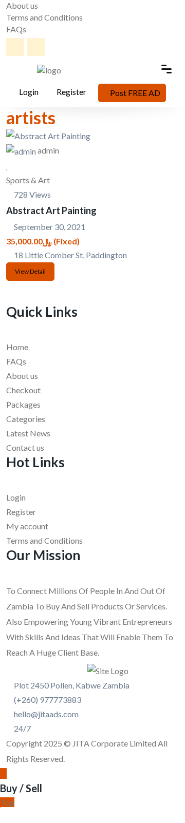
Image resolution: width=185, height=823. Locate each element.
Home (17, 347)
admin (48, 150)
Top (7, 802)
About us (22, 5)
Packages (23, 404)
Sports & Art (28, 180)
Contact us (25, 447)
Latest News (28, 433)
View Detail (30, 271)
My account (27, 526)
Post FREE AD (135, 93)
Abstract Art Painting (51, 210)
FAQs (16, 29)
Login (28, 92)
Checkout (23, 390)
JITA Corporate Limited (114, 743)
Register (71, 92)
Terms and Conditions (44, 17)
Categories (25, 419)
